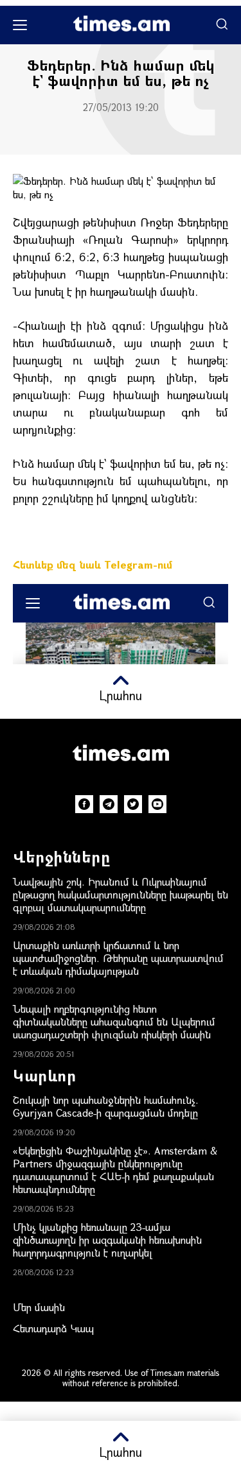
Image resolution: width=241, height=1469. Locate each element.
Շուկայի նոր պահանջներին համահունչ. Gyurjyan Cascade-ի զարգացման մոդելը (106, 1106)
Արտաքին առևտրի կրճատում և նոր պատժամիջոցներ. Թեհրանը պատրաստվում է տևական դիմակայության (118, 957)
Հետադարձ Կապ (53, 1328)
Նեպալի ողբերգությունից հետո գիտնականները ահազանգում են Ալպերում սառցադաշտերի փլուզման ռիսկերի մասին (114, 1021)
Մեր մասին (39, 1307)
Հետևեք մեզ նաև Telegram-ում (92, 564)
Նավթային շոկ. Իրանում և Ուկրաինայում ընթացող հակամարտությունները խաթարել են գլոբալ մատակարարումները (120, 894)
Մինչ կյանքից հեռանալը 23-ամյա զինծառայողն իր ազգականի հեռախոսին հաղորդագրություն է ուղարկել (107, 1239)
